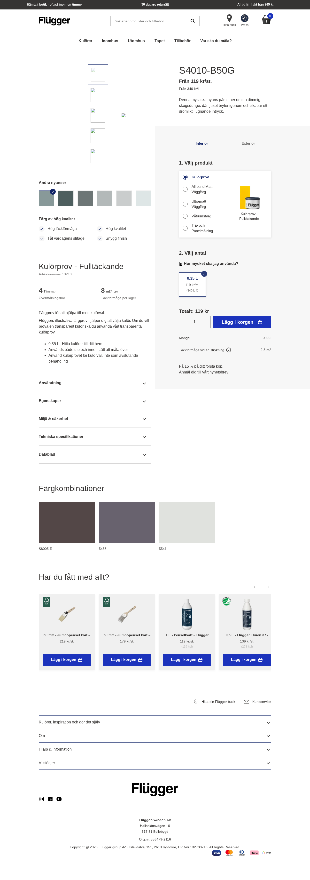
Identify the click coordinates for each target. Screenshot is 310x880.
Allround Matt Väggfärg (202, 189)
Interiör (202, 143)
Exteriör (248, 143)
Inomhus (110, 41)
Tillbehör (182, 41)
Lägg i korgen (237, 322)
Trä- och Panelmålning (202, 228)
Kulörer (85, 41)
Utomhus (136, 41)
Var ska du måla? (216, 41)
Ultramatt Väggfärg (199, 204)
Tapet (160, 41)
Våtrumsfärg (201, 216)
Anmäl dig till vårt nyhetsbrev (203, 372)
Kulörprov (200, 177)
